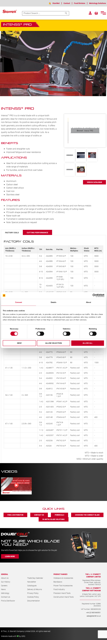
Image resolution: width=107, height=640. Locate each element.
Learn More (10, 556)
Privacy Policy (32, 593)
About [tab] (88, 302)
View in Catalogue (94, 182)
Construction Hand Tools (64, 597)
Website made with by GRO (13, 636)
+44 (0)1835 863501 (93, 612)
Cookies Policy (33, 597)
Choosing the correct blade (87, 515)
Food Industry (59, 589)
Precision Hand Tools (62, 593)
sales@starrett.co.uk (94, 616)
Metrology (5, 593)
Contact (67, 3)
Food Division (79, 3)
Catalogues (32, 585)
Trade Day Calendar (35, 578)
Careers (4, 585)
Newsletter (31, 582)
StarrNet (56, 3)
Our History (5, 582)
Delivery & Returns (34, 589)
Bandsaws (58, 582)
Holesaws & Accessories (63, 578)
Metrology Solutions (97, 3)
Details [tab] (53, 302)
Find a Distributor (8, 600)
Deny (19, 343)
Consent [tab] (18, 302)
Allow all (88, 343)
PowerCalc (59, 515)
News (3, 589)
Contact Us (5, 597)
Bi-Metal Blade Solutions (54, 519)
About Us (4, 578)
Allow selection (53, 343)
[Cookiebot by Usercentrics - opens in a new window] (92, 295)
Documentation (33, 600)
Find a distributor (15, 515)
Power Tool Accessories (63, 585)
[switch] (40, 334)
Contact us (39, 515)
